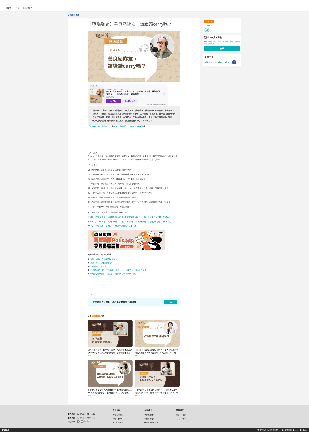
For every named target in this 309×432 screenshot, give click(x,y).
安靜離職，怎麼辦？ (99, 266)
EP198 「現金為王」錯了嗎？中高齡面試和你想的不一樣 (112, 226)
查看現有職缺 (117, 415)
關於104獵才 (181, 415)
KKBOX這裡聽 (119, 126)
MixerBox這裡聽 (137, 126)
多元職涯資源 (117, 422)
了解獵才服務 (149, 415)
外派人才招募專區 (151, 422)
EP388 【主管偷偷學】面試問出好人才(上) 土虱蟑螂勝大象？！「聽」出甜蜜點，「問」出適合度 (129, 217)
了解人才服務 (117, 419)
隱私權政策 (5, 430)
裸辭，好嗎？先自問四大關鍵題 (103, 259)
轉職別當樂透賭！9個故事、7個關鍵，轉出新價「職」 (113, 273)
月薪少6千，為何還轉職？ (101, 262)
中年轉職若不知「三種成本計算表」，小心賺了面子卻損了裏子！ (118, 270)
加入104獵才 (181, 419)
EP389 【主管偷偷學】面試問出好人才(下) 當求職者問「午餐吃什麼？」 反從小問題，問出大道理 (129, 221)
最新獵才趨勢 (149, 419)
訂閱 (222, 48)
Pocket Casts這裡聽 (98, 126)
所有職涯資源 (73, 15)
